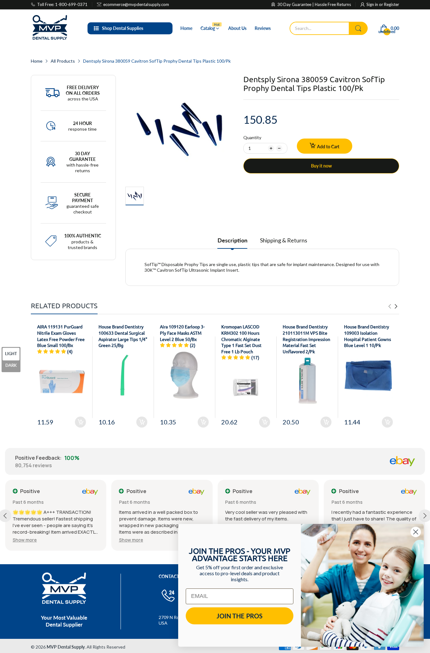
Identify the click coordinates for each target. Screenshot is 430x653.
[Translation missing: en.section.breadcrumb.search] (358, 28)
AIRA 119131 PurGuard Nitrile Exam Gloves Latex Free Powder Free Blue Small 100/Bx (61, 336)
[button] (25, 540)
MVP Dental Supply (66, 647)
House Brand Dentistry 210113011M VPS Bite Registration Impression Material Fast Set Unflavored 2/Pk (306, 339)
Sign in (372, 4)
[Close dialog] (415, 531)
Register (391, 4)
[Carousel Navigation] (393, 306)
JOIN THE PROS (240, 616)
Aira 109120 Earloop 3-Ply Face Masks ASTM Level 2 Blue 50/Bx (182, 333)
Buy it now (321, 165)
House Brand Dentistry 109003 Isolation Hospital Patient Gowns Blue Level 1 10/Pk (367, 336)
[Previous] (396, 306)
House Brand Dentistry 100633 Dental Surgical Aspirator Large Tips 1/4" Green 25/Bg (123, 336)
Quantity (252, 137)
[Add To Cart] (80, 422)
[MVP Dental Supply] (50, 28)
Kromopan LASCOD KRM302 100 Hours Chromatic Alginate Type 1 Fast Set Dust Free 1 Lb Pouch (241, 339)
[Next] (390, 306)
